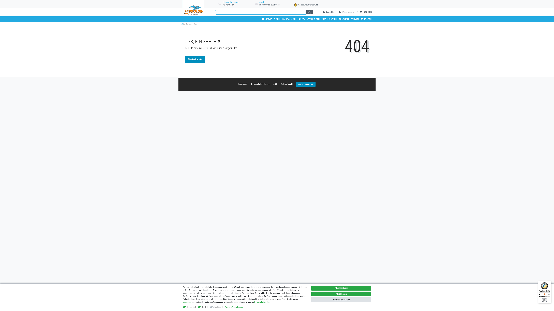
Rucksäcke (344, 19)
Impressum (302, 5)
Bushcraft (267, 19)
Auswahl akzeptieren (341, 299)
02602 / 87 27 (228, 5)
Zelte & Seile (367, 19)
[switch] (544, 300)
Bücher (277, 19)
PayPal (205, 307)
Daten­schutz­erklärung (260, 84)
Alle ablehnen (341, 294)
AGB (275, 84)
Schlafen (355, 19)
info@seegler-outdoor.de (269, 5)
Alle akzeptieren (341, 288)
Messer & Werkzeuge (316, 19)
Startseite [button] (193, 59)
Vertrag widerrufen (305, 84)
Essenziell (191, 307)
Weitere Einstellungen (234, 307)
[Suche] (309, 12)
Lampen (301, 19)
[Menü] (549, 282)
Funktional (219, 307)
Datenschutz (312, 5)
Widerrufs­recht (287, 84)
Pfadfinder (332, 19)
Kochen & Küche (289, 19)
